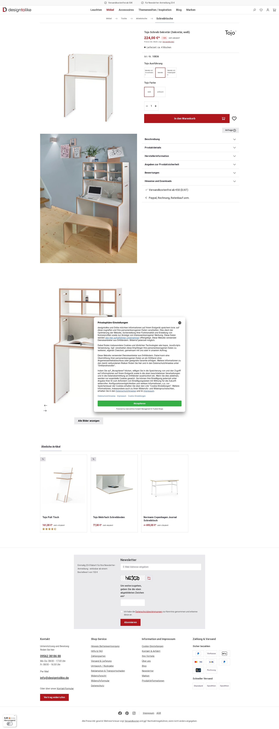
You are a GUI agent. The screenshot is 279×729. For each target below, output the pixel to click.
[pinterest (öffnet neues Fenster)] (127, 713)
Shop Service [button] (99, 639)
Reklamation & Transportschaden (108, 671)
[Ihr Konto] (267, 9)
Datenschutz (97, 685)
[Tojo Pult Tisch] (63, 485)
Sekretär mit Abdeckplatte (171, 73)
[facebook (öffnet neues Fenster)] (120, 713)
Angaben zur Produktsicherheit (162, 164)
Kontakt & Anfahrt (151, 651)
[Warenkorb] (274, 9)
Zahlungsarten (98, 656)
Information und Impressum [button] (158, 639)
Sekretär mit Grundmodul (149, 73)
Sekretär (160, 72)
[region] (89, 227)
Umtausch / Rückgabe (102, 666)
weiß (149, 92)
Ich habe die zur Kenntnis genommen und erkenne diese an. (160, 613)
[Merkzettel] (261, 9)
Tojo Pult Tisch (50, 517)
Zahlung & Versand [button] (204, 639)
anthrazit (160, 92)
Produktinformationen (153, 680)
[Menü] (14, 716)
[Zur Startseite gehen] (17, 9)
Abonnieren (130, 622)
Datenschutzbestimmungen (148, 611)
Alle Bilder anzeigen (88, 420)
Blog (144, 666)
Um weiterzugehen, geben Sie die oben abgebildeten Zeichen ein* (132, 591)
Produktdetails (153, 147)
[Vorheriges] (45, 405)
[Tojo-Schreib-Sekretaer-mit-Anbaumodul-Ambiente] (88, 342)
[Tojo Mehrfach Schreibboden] (114, 485)
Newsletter (148, 671)
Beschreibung (152, 139)
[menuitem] (114, 647)
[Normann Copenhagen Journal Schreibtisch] (165, 485)
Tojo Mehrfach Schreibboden (109, 517)
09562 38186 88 (50, 656)
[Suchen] (254, 9)
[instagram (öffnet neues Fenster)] (134, 713)
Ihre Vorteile (148, 656)
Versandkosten (168, 42)
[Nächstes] (45, 410)
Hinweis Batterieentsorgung (105, 646)
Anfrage (229, 130)
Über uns (146, 661)
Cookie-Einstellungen (152, 646)
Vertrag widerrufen (54, 697)
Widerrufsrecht (98, 675)
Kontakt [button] (45, 639)
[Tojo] (231, 32)
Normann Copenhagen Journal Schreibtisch (160, 519)
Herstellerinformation (157, 156)
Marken (145, 675)
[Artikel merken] (233, 118)
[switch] (10, 724)
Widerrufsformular (100, 680)
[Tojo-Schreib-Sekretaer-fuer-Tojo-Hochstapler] (88, 78)
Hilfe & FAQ (97, 651)
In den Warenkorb (184, 118)
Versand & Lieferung (101, 661)
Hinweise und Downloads (158, 181)
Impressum (148, 713)
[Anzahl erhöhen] (156, 106)
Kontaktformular (65, 688)
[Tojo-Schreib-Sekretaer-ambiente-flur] (88, 198)
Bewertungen (152, 172)
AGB (159, 713)
